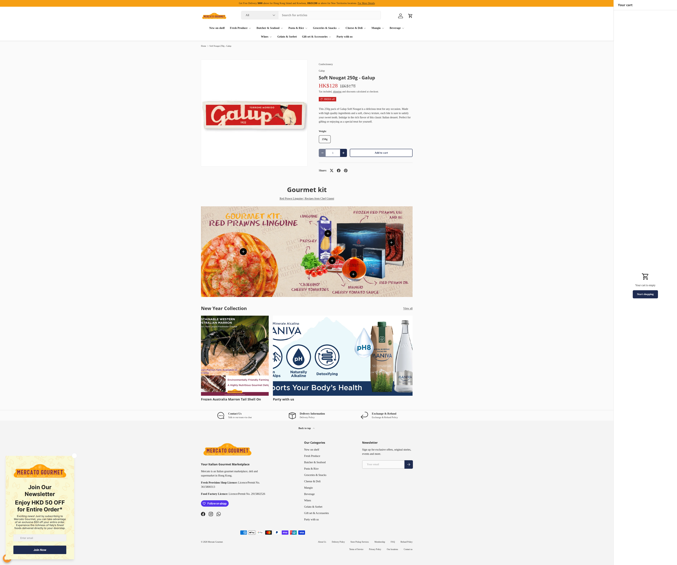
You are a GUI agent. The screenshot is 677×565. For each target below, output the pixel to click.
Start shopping (645, 294)
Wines (264, 36)
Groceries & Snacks (325, 27)
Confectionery (326, 64)
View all (408, 308)
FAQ (393, 542)
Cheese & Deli (354, 27)
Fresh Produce (239, 27)
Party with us (345, 36)
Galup (322, 70)
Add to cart (381, 152)
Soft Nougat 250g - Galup (220, 46)
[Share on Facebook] (338, 170)
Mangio (376, 27)
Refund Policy (407, 542)
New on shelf (217, 27)
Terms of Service (356, 549)
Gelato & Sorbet (287, 36)
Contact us (408, 549)
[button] (410, 16)
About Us (322, 542)
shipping (337, 91)
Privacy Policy (375, 549)
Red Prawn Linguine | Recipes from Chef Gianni (307, 198)
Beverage (395, 27)
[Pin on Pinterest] (345, 170)
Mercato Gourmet (215, 542)
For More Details (366, 3)
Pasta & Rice (296, 27)
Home (203, 46)
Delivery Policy (338, 542)
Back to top (305, 428)
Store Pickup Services (359, 542)
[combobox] (311, 15)
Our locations (392, 549)
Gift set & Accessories (315, 36)
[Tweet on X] (331, 170)
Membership (379, 542)
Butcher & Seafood (268, 27)
